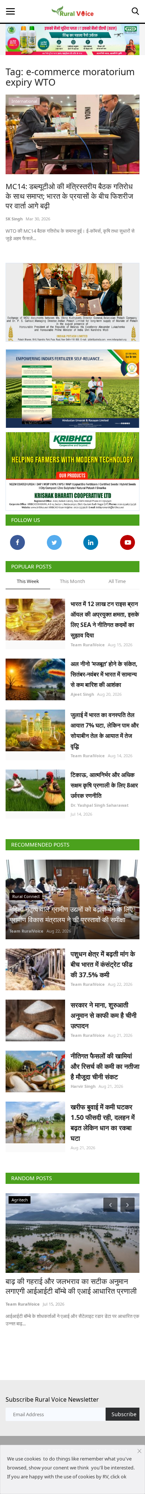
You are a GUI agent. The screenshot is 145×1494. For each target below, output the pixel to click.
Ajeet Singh (82, 694)
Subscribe (124, 1414)
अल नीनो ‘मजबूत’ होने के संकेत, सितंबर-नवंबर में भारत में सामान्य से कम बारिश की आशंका (104, 674)
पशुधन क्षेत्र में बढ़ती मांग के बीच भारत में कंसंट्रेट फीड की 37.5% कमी (103, 964)
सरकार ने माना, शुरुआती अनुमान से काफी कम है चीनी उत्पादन (103, 1015)
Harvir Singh (83, 1086)
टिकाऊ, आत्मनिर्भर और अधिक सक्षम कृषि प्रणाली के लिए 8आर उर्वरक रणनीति (104, 785)
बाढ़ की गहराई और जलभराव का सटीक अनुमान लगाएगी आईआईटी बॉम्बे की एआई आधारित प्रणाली (71, 1286)
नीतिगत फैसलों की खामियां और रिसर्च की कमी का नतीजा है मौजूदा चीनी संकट (105, 1066)
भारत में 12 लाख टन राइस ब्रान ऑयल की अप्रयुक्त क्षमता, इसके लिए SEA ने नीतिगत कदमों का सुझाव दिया (105, 619)
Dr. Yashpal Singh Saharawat (100, 805)
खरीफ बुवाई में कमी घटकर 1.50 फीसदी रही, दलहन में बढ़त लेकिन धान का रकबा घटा (103, 1122)
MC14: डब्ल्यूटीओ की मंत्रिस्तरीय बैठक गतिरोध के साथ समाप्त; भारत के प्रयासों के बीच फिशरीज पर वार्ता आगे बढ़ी (69, 196)
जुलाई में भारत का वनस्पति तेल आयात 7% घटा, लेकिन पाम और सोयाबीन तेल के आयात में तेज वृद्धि (105, 730)
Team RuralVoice (88, 644)
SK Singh (14, 219)
